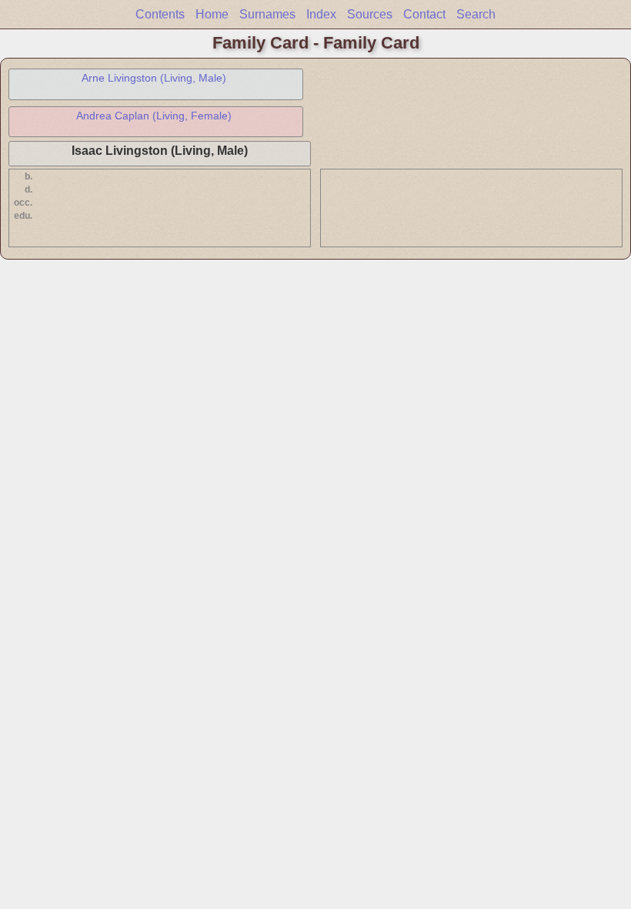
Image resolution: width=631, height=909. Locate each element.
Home (212, 14)
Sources (369, 14)
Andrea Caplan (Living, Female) (154, 115)
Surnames (267, 14)
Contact (424, 14)
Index (321, 14)
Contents (160, 14)
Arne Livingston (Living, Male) (154, 78)
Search (476, 14)
